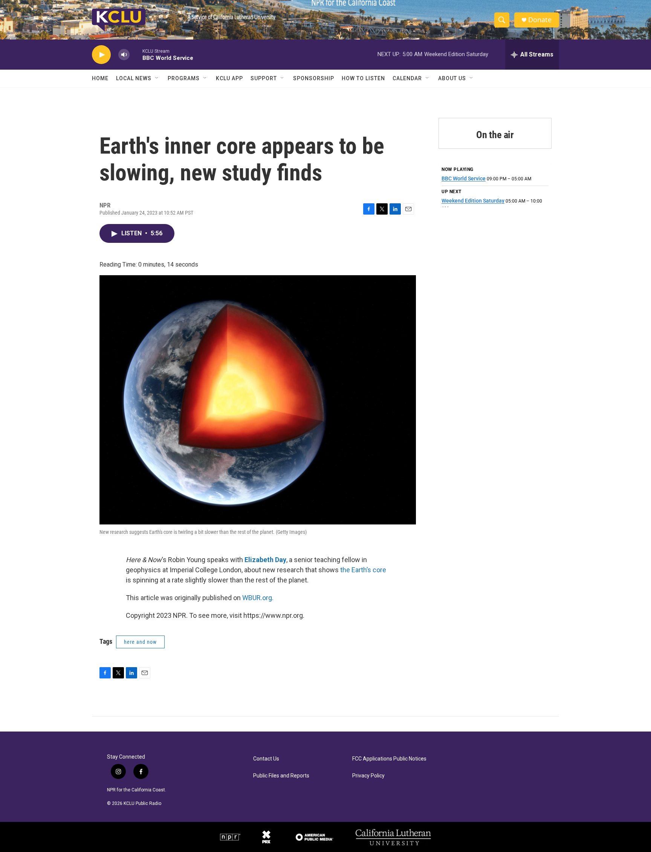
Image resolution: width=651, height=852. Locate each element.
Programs (184, 78)
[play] (101, 54)
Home (100, 78)
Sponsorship (313, 78)
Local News (133, 78)
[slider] (136, 54)
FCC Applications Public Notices (389, 759)
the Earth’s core (363, 570)
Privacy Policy (368, 776)
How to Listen (363, 78)
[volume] (124, 54)
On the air (495, 134)
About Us (452, 78)
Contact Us (266, 759)
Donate (540, 20)
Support (264, 78)
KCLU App (229, 78)
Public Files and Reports (281, 776)
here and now (140, 642)
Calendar (407, 78)
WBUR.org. (258, 598)
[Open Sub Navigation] (157, 78)
